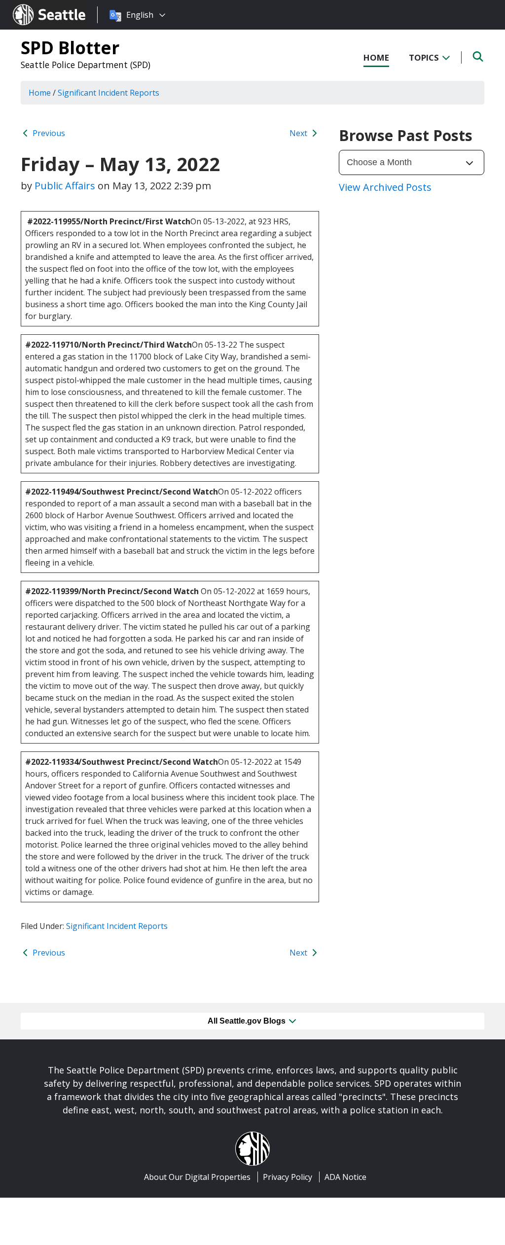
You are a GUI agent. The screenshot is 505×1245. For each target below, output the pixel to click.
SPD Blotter (70, 47)
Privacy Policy (287, 1177)
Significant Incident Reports (117, 926)
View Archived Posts (385, 187)
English (139, 14)
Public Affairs (65, 185)
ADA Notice (345, 1177)
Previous (48, 133)
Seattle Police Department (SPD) (85, 65)
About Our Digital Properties (197, 1177)
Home (376, 57)
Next (299, 133)
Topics (425, 57)
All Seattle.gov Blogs (248, 1021)
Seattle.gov (33, 5)
